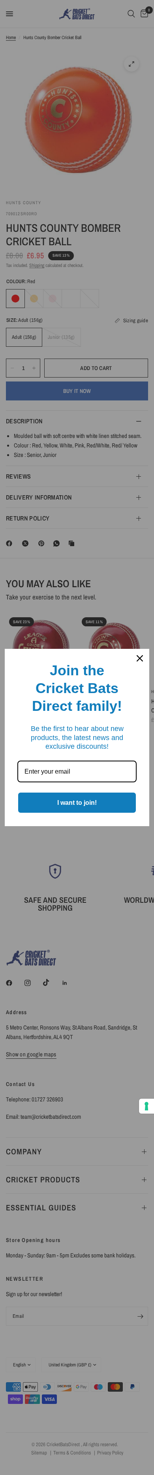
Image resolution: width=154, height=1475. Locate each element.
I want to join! (77, 802)
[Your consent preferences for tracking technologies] (146, 1106)
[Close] (139, 658)
